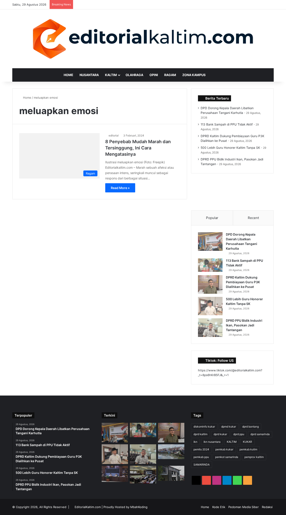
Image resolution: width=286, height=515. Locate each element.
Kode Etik (218, 507)
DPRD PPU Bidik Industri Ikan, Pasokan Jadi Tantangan (244, 325)
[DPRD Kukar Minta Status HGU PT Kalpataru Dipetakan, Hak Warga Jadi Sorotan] (115, 474)
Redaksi (267, 507)
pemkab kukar (224, 449)
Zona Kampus (194, 75)
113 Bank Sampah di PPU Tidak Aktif (227, 124)
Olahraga (134, 75)
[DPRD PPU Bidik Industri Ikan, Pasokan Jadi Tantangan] (210, 327)
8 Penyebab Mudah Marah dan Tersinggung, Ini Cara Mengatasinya (138, 148)
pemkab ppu (201, 457)
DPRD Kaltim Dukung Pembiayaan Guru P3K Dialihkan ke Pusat (243, 282)
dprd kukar (220, 434)
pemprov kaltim (254, 457)
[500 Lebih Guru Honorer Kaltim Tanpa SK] (210, 306)
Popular (212, 218)
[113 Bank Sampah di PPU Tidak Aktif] (210, 265)
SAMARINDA (201, 464)
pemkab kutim (248, 449)
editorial (114, 135)
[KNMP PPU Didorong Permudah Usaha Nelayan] (171, 451)
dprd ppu (238, 434)
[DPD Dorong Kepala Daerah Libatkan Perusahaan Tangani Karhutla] (210, 241)
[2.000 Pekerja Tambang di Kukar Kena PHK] (171, 473)
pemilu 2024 (201, 449)
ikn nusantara (212, 441)
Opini (153, 75)
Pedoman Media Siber (243, 507)
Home (68, 75)
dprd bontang (250, 426)
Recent (253, 218)
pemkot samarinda (226, 457)
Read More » (120, 188)
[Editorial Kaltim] (143, 38)
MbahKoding (138, 507)
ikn (195, 441)
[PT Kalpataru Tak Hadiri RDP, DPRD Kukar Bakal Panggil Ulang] (143, 474)
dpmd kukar (228, 426)
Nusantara (89, 75)
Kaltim (111, 75)
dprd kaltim (200, 434)
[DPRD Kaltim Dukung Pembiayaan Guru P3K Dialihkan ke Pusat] (210, 284)
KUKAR (247, 441)
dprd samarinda (260, 434)
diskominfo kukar (204, 426)
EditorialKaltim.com (88, 507)
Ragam (170, 75)
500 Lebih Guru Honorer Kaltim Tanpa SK (230, 147)
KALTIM (232, 441)
